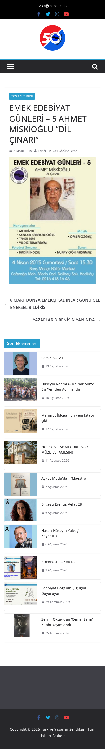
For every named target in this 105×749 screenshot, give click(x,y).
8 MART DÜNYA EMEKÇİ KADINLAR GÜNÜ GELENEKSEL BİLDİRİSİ (55, 303)
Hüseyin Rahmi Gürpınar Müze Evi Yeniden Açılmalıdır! (67, 386)
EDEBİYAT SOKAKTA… (59, 561)
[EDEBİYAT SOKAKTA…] (20, 567)
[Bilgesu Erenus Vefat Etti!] (20, 510)
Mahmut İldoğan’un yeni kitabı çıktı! (67, 418)
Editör (42, 151)
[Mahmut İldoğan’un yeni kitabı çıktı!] (20, 423)
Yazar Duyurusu (22, 96)
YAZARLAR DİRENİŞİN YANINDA (64, 320)
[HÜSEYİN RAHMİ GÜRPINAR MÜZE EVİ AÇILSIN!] (20, 455)
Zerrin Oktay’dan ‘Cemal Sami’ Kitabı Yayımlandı (67, 622)
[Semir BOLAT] (20, 363)
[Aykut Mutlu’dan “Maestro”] (20, 484)
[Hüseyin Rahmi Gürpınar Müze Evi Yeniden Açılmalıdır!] (20, 392)
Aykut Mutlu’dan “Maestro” (64, 478)
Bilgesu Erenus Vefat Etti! (62, 504)
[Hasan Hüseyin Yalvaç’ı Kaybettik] (20, 539)
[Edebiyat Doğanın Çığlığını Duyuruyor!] (20, 596)
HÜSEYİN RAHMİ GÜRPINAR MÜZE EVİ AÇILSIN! (64, 449)
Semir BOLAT (52, 357)
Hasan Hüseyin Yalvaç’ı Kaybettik (60, 533)
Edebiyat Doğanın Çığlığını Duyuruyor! (63, 591)
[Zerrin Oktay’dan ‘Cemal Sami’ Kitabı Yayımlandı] (20, 628)
